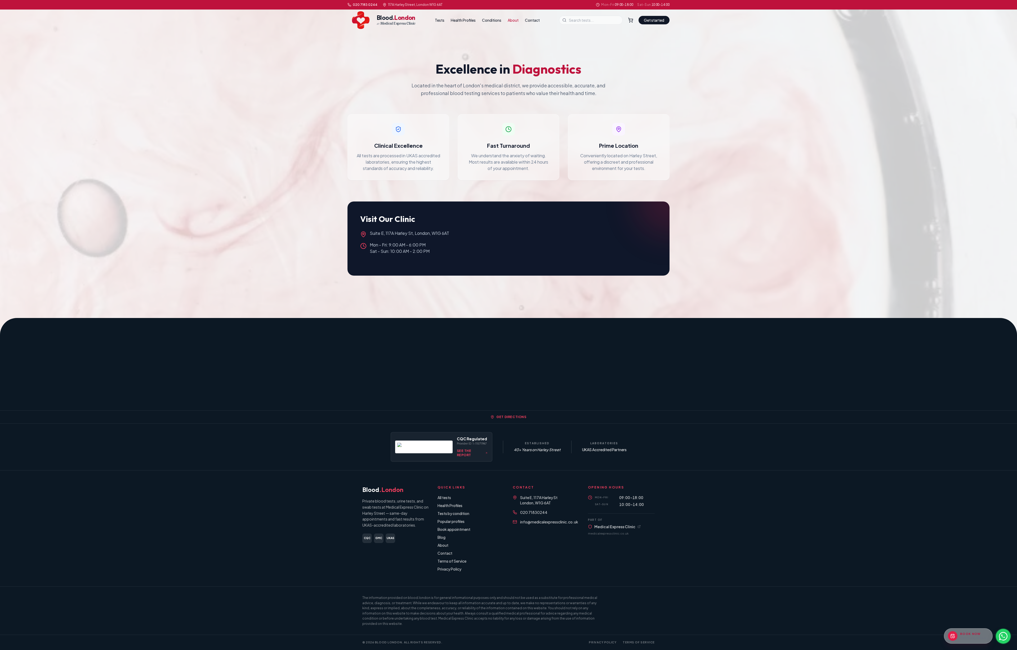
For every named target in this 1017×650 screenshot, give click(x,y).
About (513, 20)
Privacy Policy (449, 569)
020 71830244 (533, 512)
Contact (532, 20)
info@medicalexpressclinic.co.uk (549, 521)
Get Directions (511, 417)
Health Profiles (463, 20)
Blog (441, 537)
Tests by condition (453, 513)
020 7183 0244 (365, 5)
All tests (444, 497)
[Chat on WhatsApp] (1003, 636)
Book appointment (454, 529)
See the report (464, 453)
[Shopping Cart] (630, 20)
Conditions (491, 20)
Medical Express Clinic (614, 526)
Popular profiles (451, 521)
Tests (439, 20)
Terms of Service (452, 561)
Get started (654, 20)
